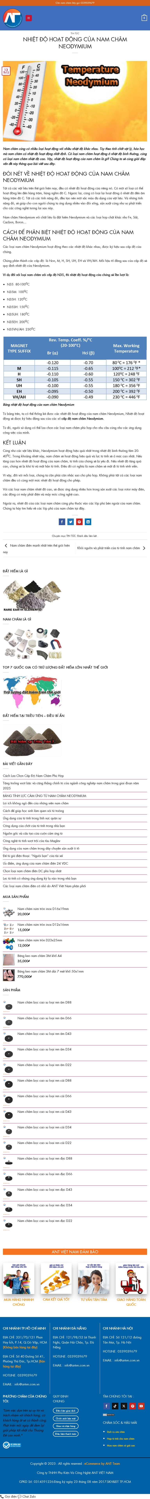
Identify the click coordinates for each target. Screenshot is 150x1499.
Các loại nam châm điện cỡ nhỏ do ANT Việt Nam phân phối (44, 886)
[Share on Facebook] (62, 522)
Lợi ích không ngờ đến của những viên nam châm (36, 803)
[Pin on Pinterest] (79, 522)
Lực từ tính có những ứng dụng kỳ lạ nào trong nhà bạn (39, 878)
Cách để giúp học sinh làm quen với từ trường (33, 810)
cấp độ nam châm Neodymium (82, 418)
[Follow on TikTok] (115, 1406)
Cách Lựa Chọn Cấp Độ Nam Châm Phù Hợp (33, 775)
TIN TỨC (75, 33)
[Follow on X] (124, 1406)
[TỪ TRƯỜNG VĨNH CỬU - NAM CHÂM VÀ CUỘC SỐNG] (12, 18)
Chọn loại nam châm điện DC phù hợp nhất (32, 871)
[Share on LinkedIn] (88, 522)
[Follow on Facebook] (106, 1406)
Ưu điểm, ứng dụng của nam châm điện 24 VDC (35, 863)
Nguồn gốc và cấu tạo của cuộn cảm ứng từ (32, 833)
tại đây (79, 508)
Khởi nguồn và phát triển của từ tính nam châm (109, 548)
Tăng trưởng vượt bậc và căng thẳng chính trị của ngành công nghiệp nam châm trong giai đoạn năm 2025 (71, 785)
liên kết (93, 536)
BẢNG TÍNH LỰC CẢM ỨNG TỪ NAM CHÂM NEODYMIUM (44, 795)
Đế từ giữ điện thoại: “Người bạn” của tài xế (33, 855)
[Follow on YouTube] (141, 1406)
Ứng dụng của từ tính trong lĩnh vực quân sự (32, 818)
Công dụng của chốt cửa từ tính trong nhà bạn (34, 825)
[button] (29, 18)
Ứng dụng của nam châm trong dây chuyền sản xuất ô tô (41, 848)
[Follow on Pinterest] (132, 1406)
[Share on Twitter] (70, 522)
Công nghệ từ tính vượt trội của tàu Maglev (31, 840)
